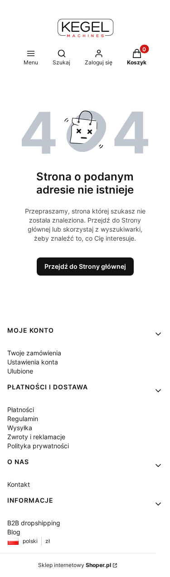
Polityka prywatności (38, 446)
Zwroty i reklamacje (36, 437)
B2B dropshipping (33, 523)
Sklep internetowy (74, 565)
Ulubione (20, 371)
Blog (13, 532)
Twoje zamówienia (34, 353)
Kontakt (18, 484)
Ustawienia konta (32, 362)
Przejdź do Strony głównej (85, 266)
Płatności (20, 409)
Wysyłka (19, 428)
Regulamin (22, 418)
